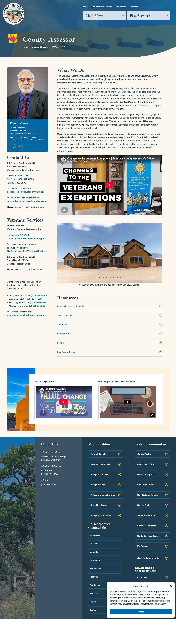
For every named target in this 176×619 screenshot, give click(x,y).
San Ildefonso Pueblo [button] (147, 494)
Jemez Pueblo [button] (144, 454)
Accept (141, 611)
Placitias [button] (94, 576)
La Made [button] (94, 551)
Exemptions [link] (63, 333)
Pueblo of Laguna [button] (145, 474)
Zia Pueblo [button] (142, 546)
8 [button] (120, 277)
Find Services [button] (140, 15)
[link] (13, 14)
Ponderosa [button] (95, 585)
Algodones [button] (95, 535)
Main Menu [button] (94, 15)
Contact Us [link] (134, 6)
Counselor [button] (142, 577)
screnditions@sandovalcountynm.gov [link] (27, 201)
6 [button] (113, 277)
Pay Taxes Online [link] (66, 352)
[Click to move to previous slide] (57, 253)
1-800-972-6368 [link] (25, 179)
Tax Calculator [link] (65, 315)
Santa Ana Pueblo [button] (146, 515)
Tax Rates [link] (62, 324)
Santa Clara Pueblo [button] (146, 525)
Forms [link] (60, 342)
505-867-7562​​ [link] (22, 175)
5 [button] (110, 277)
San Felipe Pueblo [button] (146, 484)
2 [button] (99, 277)
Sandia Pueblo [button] (144, 505)
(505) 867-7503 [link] (34, 299)
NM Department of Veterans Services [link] (27, 251)
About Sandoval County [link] (101, 6)
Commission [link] (121, 6)
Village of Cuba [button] (97, 484)
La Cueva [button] (94, 543)
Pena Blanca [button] (95, 568)
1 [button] (96, 277)
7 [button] (117, 277)
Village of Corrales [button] (99, 474)
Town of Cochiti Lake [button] (100, 464)
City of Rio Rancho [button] (99, 505)
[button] (171, 585)
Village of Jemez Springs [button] (102, 494)
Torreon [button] (93, 610)
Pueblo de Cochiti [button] (145, 464)
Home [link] (85, 6)
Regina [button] (93, 601)
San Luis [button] (94, 593)
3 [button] (103, 277)
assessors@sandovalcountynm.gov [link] (28, 133)
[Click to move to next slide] (162, 253)
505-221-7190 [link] (22, 235)
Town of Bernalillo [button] (99, 454)
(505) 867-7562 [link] (21, 130)
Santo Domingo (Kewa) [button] (148, 535)
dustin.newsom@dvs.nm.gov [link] (29, 238)
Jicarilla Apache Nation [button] (148, 558)
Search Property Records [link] (70, 306)
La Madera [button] (95, 560)
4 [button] (106, 277)
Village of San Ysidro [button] (100, 515)
